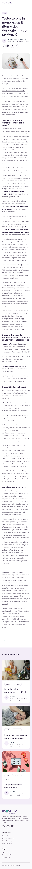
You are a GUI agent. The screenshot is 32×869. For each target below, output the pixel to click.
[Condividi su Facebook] (12, 46)
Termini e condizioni (8, 855)
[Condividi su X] (16, 46)
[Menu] (28, 3)
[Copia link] (4, 46)
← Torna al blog (6, 641)
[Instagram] (8, 826)
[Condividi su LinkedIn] (8, 46)
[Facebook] (3, 826)
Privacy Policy (6, 852)
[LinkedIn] (12, 826)
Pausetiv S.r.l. (6, 836)
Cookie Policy (6, 857)
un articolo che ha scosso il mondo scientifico (15, 90)
